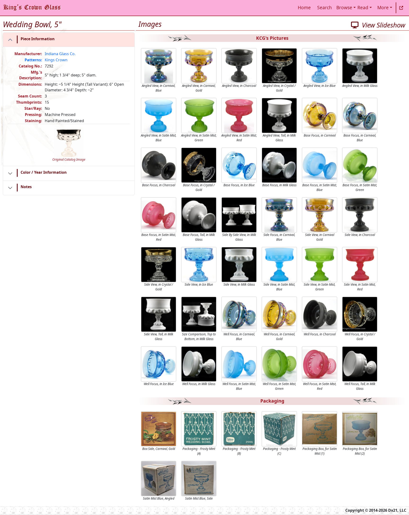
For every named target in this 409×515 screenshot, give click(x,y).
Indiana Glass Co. (60, 53)
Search (324, 7)
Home (304, 7)
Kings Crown (56, 59)
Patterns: (33, 59)
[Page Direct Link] (401, 7)
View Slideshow (382, 24)
